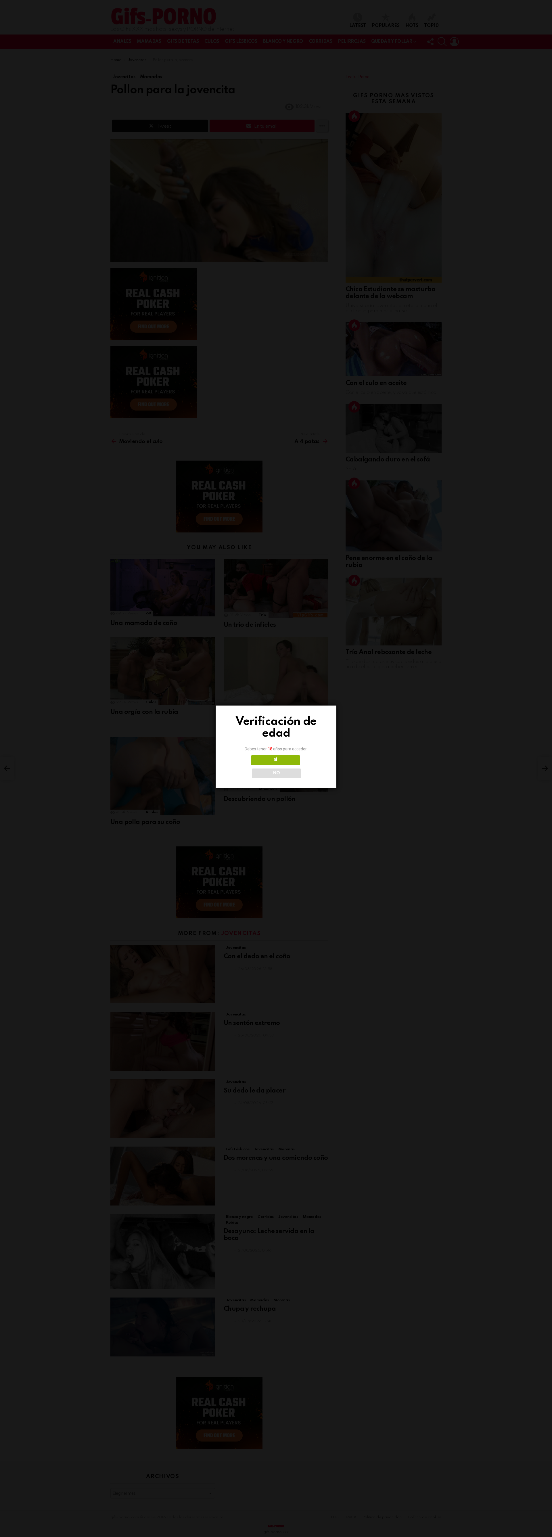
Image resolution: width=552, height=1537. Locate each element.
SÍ (275, 760)
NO (276, 773)
